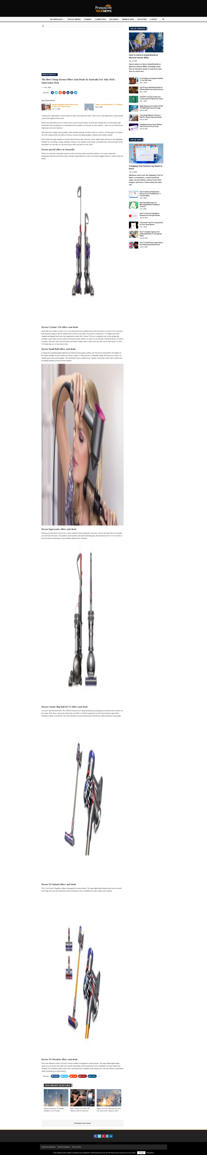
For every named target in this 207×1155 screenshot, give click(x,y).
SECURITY (114, 19)
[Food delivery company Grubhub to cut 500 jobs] (133, 80)
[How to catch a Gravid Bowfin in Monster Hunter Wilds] (146, 42)
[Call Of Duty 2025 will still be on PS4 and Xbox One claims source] (133, 90)
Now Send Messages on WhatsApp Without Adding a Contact (150, 204)
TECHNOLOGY (56, 19)
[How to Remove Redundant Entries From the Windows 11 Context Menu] (133, 194)
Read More (150, 1152)
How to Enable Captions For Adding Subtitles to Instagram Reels (151, 234)
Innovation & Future (50, 74)
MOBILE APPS (128, 19)
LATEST (153, 19)
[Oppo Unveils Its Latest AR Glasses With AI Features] (82, 1097)
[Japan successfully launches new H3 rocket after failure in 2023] (109, 1097)
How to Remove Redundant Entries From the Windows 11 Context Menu (150, 194)
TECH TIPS (142, 19)
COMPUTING (100, 19)
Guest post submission (48, 1147)
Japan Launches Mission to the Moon (109, 104)
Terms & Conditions (64, 1147)
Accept (141, 1153)
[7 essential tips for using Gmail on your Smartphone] (133, 225)
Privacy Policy (76, 1147)
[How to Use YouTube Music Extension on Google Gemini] (133, 215)
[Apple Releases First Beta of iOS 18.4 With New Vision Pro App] (133, 108)
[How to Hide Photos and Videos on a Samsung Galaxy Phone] (133, 245)
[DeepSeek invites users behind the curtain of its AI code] (133, 127)
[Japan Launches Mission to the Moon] (89, 107)
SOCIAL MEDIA (74, 19)
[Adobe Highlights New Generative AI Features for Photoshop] (46, 107)
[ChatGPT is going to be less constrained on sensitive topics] (133, 99)
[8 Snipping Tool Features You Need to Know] (146, 153)
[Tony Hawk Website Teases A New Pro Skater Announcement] (133, 117)
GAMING (88, 19)
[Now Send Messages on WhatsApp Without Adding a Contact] (133, 205)
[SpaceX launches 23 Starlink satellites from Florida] (56, 1097)
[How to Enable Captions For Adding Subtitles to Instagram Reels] (133, 234)
